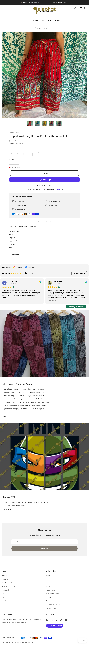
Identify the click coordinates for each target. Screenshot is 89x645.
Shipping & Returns (53, 604)
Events (57, 20)
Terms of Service (51, 601)
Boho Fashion (31, 17)
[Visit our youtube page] (65, 620)
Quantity (12, 159)
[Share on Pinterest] (46, 221)
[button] (18, 267)
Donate (48, 583)
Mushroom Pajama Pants (34, 389)
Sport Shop (37, 2)
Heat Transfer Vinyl (65, 17)
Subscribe (44, 548)
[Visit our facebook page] (47, 620)
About (48, 576)
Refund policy (51, 608)
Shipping (11, 143)
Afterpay (49, 586)
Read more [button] (52, 301)
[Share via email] (50, 221)
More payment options (44, 185)
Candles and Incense (47, 17)
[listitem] (30, 2)
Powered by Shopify (7, 642)
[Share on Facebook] (38, 221)
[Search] (75, 8)
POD (47, 579)
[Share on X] (42, 221)
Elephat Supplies (15, 133)
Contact (49, 597)
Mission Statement (53, 594)
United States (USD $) (9, 638)
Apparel (20, 17)
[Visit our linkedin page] (56, 620)
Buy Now (6, 509)
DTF (43, 20)
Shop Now (6, 416)
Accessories (33, 20)
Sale (49, 20)
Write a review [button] (79, 273)
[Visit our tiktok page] (61, 620)
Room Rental (50, 590)
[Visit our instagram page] (51, 620)
